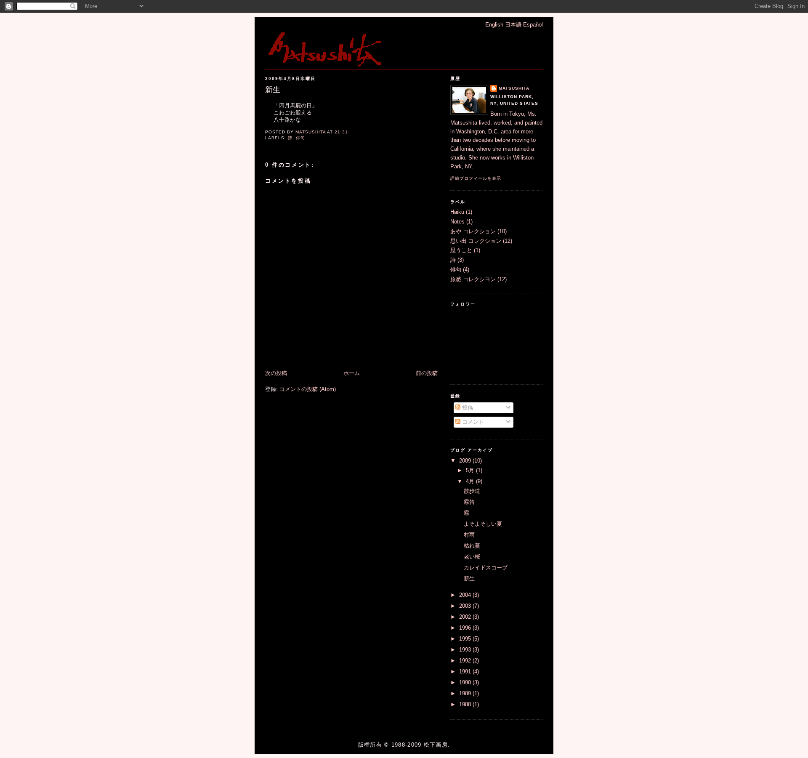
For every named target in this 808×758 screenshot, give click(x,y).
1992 (466, 660)
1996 (466, 628)
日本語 (513, 24)
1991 (466, 671)
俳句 (300, 138)
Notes (457, 221)
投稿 (466, 407)
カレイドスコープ (486, 567)
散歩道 (472, 491)
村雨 (469, 535)
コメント (472, 422)
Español (533, 24)
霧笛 (469, 502)
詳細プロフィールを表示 (475, 178)
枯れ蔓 (472, 546)
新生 (469, 578)
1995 (466, 639)
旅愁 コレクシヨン (473, 279)
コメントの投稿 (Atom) (307, 389)
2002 (466, 617)
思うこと (461, 250)
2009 (466, 460)
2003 (466, 606)
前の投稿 (427, 373)
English (494, 24)
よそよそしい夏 (483, 524)
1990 (466, 682)
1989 (466, 693)
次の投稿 (276, 373)
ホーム (351, 373)
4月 (471, 481)
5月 (471, 470)
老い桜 (472, 556)
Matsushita (514, 88)
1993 (466, 649)
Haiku (457, 212)
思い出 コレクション (475, 241)
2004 (466, 595)
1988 (466, 704)
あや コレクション (473, 231)
